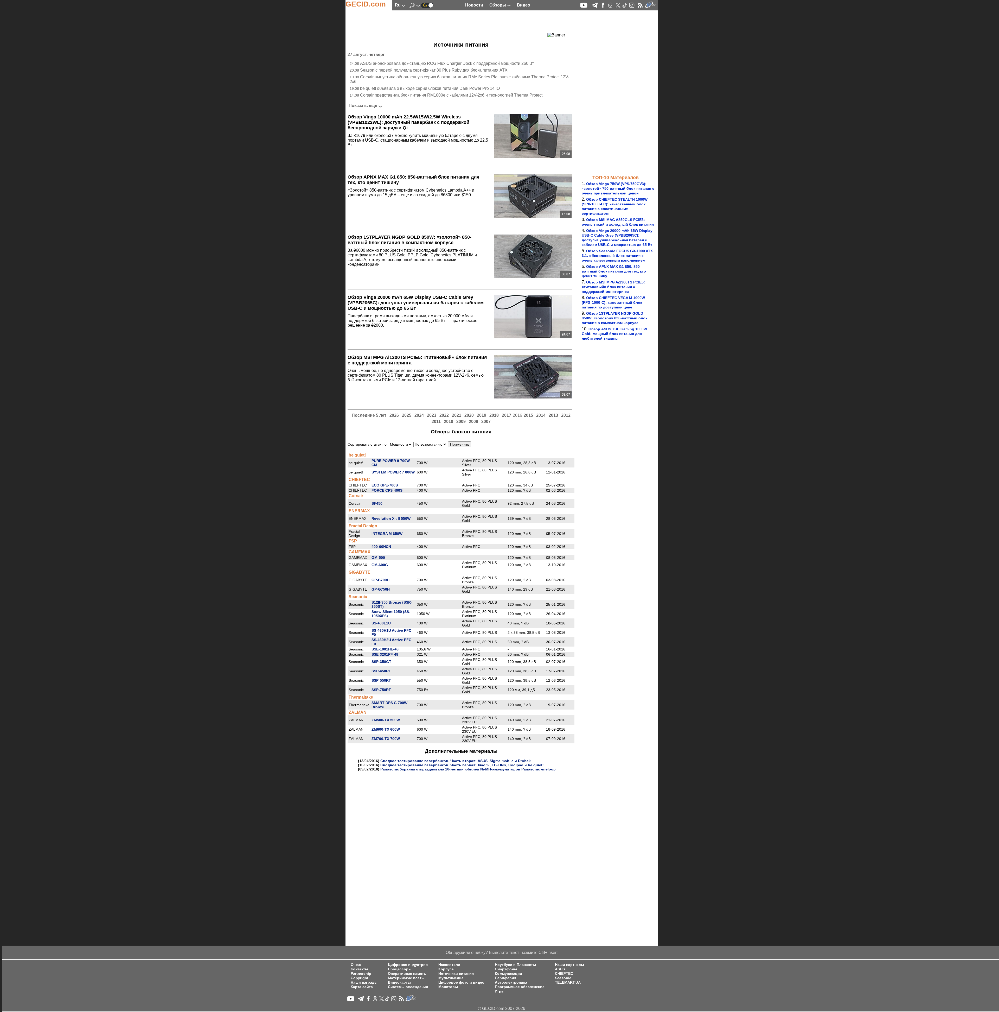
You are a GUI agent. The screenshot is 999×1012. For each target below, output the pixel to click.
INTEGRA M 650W (387, 534)
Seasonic (563, 978)
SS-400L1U (381, 623)
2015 (528, 415)
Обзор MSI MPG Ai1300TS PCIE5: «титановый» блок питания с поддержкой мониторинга (613, 287)
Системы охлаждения (408, 987)
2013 (553, 415)
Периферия (505, 978)
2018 (494, 415)
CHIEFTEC (564, 974)
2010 (448, 421)
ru (398, 5)
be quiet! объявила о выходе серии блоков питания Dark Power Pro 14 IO (430, 88)
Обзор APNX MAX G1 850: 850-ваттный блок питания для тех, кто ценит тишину (614, 271)
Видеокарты (399, 982)
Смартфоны (506, 969)
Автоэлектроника (511, 982)
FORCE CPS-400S (387, 490)
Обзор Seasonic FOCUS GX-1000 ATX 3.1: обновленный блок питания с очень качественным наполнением (617, 255)
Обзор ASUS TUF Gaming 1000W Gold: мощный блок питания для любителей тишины (614, 333)
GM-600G (380, 565)
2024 (419, 415)
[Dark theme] (427, 5)
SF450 (377, 503)
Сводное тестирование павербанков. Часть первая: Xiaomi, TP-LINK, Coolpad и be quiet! (462, 765)
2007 (486, 421)
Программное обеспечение (520, 987)
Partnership (361, 974)
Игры (499, 991)
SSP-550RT (381, 680)
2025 (406, 415)
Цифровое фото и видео (461, 982)
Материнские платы (406, 978)
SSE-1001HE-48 (385, 649)
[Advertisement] (451, 24)
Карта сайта (362, 987)
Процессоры (400, 969)
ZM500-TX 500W (386, 720)
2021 (456, 415)
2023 (431, 415)
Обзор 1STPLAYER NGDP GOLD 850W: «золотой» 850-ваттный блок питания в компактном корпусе (614, 318)
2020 (469, 415)
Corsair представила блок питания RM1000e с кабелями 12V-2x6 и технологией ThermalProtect (451, 95)
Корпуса (446, 969)
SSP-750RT (381, 690)
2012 (566, 415)
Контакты (359, 969)
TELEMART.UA (568, 982)
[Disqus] (461, 836)
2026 (394, 415)
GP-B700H (380, 580)
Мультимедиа (451, 978)
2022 (444, 415)
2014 (541, 415)
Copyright (359, 978)
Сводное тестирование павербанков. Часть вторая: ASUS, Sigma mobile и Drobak (455, 761)
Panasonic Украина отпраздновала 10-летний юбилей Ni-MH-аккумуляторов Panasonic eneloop (468, 769)
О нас (356, 965)
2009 (461, 421)
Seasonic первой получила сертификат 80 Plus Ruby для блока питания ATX (434, 70)
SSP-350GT (381, 662)
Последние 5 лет (369, 415)
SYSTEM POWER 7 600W (393, 472)
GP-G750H (381, 589)
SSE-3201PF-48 (385, 654)
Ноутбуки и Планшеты (515, 965)
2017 (506, 415)
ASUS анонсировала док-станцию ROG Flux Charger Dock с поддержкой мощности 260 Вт (447, 63)
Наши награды (364, 982)
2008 (473, 421)
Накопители (449, 965)
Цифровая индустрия (408, 965)
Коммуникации (508, 974)
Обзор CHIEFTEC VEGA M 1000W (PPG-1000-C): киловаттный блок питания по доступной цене (613, 302)
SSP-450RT (381, 671)
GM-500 (378, 557)
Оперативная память (407, 974)
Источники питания (456, 974)
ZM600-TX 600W (386, 729)
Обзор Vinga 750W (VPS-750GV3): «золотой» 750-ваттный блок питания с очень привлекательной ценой (618, 188)
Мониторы (448, 987)
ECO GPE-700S (385, 485)
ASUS (560, 969)
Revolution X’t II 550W (391, 518)
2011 (436, 421)
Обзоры (498, 5)
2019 (481, 415)
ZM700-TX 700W (386, 739)
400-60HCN (381, 547)
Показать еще (363, 105)
